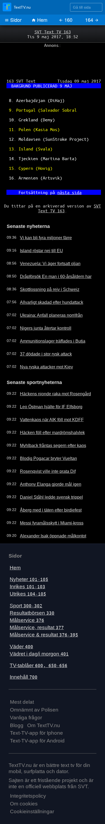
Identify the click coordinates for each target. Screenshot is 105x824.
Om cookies (24, 785)
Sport (26, 587)
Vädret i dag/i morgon (39, 635)
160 (67, 19)
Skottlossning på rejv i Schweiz (44, 272)
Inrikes (27, 568)
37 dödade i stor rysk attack (41, 336)
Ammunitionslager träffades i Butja (47, 324)
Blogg (16, 707)
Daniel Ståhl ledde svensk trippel (46, 479)
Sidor (15, 19)
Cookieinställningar (32, 793)
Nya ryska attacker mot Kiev (42, 349)
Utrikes (28, 575)
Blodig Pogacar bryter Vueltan (43, 440)
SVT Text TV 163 (52, 31)
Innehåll (23, 658)
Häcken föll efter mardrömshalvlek (47, 414)
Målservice (27, 602)
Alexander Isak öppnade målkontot (48, 517)
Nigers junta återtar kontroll (41, 311)
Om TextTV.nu (43, 707)
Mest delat (22, 683)
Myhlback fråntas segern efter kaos (48, 427)
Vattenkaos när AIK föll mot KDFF (46, 401)
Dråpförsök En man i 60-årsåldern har (50, 259)
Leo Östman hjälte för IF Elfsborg (46, 388)
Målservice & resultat (44, 616)
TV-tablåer (38, 647)
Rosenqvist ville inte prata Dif (43, 453)
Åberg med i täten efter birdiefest (46, 492)
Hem (41, 19)
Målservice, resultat (37, 609)
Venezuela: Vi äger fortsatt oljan (45, 246)
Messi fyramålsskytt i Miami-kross (46, 504)
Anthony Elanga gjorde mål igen (45, 466)
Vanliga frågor (26, 699)
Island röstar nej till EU (37, 233)
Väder (21, 628)
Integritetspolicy (28, 777)
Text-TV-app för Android (37, 722)
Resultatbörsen (32, 594)
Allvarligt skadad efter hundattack (46, 285)
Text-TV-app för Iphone (36, 714)
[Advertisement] (52, 59)
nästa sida (67, 177)
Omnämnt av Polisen (34, 691)
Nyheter (29, 561)
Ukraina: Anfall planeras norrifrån (46, 298)
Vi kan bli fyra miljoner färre (41, 220)
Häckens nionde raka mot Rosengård (50, 375)
